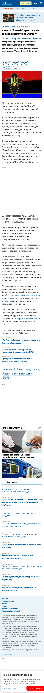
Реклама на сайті (8, 601)
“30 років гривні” (23, 8)
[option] (22, 17)
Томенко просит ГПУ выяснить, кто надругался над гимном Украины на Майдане (22, 502)
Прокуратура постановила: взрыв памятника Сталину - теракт (17, 360)
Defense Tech (7, 8)
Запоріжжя (8, 369)
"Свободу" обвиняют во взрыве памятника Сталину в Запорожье (21, 341)
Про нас (5, 599)
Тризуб (6, 378)
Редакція (5, 606)
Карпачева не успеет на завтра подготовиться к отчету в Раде (15, 490)
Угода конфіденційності (11, 611)
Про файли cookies (9, 688)
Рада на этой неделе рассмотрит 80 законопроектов (19, 589)
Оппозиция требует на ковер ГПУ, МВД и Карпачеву (22, 578)
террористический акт (27, 318)
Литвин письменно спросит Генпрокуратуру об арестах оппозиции (21, 567)
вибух (36, 369)
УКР (35, 3)
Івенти (4, 604)
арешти (6, 374)
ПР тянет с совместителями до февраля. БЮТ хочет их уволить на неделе (21, 525)
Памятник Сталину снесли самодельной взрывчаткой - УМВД (18, 351)
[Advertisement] (22, 191)
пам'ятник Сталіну (22, 374)
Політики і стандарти (10, 608)
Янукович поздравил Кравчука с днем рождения (19, 514)
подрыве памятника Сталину (26, 38)
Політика (13, 26)
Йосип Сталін (23, 369)
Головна (5, 26)
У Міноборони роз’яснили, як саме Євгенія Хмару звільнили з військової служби (27, 19)
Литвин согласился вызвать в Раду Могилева (21, 546)
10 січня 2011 (23, 26)
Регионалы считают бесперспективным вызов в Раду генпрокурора (19, 535)
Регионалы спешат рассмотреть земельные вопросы (17, 557)
